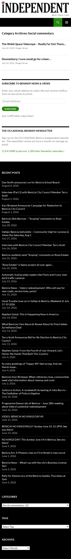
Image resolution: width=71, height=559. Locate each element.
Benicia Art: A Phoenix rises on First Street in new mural (33, 452)
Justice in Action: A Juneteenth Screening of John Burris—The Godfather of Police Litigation (34, 391)
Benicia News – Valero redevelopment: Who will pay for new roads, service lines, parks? (33, 289)
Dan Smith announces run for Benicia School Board (31, 182)
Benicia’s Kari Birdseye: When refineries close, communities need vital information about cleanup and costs (35, 378)
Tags (5, 518)
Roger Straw (22, 48)
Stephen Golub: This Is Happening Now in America (30, 314)
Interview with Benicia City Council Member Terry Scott (33, 245)
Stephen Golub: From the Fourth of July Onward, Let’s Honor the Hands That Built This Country (32, 352)
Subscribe (10, 109)
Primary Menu (66, 22)
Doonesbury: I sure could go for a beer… (26, 59)
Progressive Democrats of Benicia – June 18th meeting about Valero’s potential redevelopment (32, 405)
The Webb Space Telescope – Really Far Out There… (34, 44)
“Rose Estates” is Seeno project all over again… (27, 264)
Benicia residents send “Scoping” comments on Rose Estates (35, 254)
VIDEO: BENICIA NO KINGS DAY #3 (22, 416)
